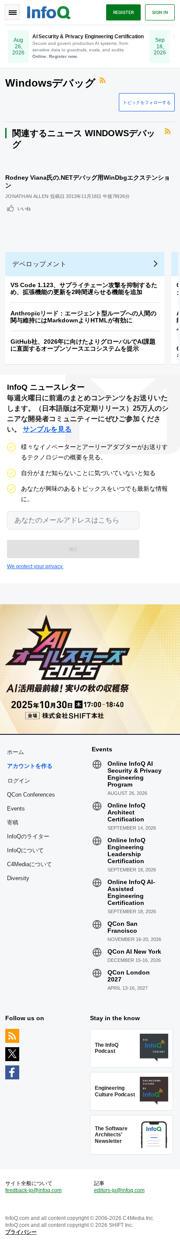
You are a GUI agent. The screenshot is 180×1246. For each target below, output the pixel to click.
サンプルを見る (47, 429)
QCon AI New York (134, 951)
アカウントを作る (29, 766)
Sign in (160, 12)
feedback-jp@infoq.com (33, 1190)
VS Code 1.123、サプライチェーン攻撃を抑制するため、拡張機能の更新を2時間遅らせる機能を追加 (83, 288)
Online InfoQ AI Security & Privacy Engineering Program (134, 774)
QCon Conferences (31, 794)
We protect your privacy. (35, 566)
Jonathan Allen (26, 196)
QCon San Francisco (122, 927)
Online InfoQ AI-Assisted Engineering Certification (131, 892)
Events (16, 808)
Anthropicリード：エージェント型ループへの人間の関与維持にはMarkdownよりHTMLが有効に (83, 317)
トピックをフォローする (147, 102)
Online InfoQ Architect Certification (126, 812)
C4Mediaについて (29, 864)
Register (123, 12)
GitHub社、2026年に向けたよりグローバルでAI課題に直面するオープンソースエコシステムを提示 (83, 345)
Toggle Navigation (12, 12)
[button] (73, 549)
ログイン (18, 780)
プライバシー (21, 1232)
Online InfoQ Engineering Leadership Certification (126, 850)
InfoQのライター (28, 836)
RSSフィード (103, 80)
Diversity (18, 878)
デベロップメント (39, 264)
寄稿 (12, 822)
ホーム (15, 752)
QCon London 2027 (128, 976)
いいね (24, 208)
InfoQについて (25, 850)
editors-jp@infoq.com (119, 1190)
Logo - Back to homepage (49, 11)
